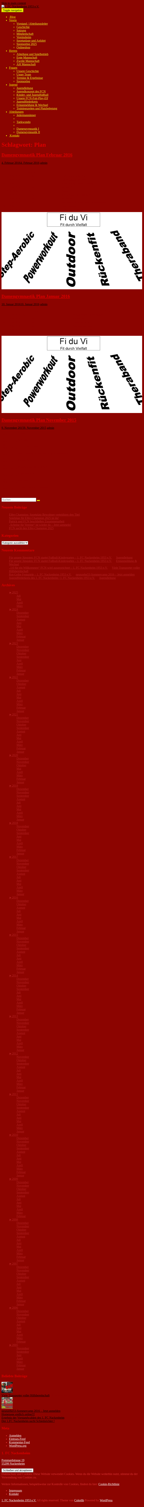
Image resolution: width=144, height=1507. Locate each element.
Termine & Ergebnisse (29, 77)
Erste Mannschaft (26, 57)
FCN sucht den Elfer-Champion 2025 (31, 528)
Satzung (21, 30)
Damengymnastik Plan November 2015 (39, 420)
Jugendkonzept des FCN (31, 91)
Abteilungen (16, 111)
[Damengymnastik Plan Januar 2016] (72, 288)
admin (43, 162)
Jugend (13, 84)
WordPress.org (17, 1445)
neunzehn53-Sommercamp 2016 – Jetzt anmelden (105, 574)
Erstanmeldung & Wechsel (32, 105)
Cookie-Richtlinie (108, 1484)
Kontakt (14, 135)
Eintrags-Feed (17, 1439)
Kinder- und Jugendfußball (32, 94)
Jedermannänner (26, 115)
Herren (13, 50)
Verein (13, 20)
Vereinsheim (23, 37)
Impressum (15, 1490)
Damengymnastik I (27, 128)
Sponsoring (23, 81)
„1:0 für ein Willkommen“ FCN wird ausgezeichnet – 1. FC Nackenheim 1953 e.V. (58, 567)
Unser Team (23, 74)
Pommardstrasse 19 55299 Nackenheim (13, 1462)
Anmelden (15, 1435)
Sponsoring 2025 (26, 44)
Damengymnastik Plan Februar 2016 (37, 154)
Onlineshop (23, 47)
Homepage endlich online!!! (18, 1414)
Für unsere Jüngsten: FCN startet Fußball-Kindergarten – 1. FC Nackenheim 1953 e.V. (60, 557)
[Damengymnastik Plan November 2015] (72, 412)
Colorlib (79, 1500)
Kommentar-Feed (19, 1442)
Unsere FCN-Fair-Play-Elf (32, 98)
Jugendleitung (24, 88)
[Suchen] (38, 500)
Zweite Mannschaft (27, 61)
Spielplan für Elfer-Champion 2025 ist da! (34, 518)
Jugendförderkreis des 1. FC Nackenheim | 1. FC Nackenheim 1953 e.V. (52, 577)
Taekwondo (23, 122)
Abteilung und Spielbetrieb (32, 54)
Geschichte (23, 27)
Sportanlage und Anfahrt (31, 40)
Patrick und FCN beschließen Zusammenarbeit (36, 521)
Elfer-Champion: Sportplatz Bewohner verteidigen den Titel (44, 514)
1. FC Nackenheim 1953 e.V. (19, 1500)
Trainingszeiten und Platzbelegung (36, 108)
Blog (12, 16)
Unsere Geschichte (27, 71)
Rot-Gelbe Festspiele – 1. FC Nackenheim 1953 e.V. (40, 574)
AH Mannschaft (26, 64)
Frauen (13, 67)
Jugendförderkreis (27, 101)
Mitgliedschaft (24, 33)
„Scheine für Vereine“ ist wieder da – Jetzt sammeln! (40, 524)
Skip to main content (14, 3)
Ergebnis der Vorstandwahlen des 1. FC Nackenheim (33, 1417)
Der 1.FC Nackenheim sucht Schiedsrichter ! (28, 1421)
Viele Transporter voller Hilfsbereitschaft (26, 1395)
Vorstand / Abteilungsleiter (32, 23)
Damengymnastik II (28, 132)
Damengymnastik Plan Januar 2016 (36, 296)
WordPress (106, 1500)
